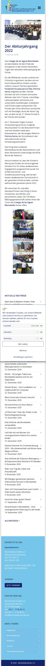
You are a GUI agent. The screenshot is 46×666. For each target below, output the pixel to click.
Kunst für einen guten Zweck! (18, 499)
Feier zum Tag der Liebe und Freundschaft (17, 470)
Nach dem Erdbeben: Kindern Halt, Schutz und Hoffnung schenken (20, 303)
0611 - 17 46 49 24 (17, 609)
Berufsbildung (13, 635)
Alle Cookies (23, 344)
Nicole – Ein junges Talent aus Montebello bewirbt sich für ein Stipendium (19, 377)
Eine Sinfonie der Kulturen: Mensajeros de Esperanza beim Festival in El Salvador (23, 460)
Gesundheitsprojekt (15, 651)
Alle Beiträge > (12, 520)
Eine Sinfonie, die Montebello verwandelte (18, 423)
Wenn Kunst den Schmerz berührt (20, 397)
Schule (10, 646)
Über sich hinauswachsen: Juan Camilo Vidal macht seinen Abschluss (22, 490)
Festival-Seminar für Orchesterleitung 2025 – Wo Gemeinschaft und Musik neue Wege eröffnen (23, 448)
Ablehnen (23, 350)
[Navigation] (39, 8)
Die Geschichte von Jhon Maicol (18, 404)
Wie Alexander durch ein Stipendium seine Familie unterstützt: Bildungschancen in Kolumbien (21, 364)
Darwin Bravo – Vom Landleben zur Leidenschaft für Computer (20, 388)
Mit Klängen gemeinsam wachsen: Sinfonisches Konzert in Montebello (20, 480)
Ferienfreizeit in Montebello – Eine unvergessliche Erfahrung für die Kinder (22, 508)
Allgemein (11, 630)
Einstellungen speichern (23, 357)
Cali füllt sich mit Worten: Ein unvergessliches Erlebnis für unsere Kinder (21, 435)
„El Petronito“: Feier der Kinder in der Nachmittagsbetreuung (21, 413)
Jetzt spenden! (13, 585)
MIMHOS (11, 640)
